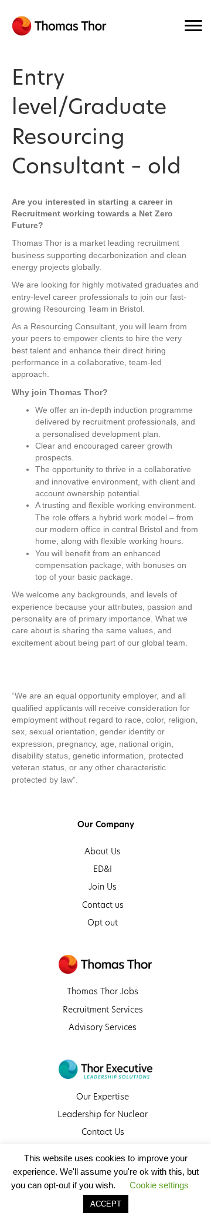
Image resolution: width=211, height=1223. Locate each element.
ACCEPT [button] (105, 1203)
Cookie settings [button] (159, 1185)
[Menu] (193, 26)
